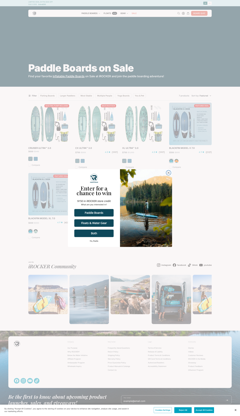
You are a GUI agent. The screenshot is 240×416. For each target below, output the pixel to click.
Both (94, 233)
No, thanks (94, 241)
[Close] (235, 410)
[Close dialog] (168, 172)
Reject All (183, 410)
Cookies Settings (162, 410)
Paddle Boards (94, 213)
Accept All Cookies (204, 410)
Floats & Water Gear (94, 223)
